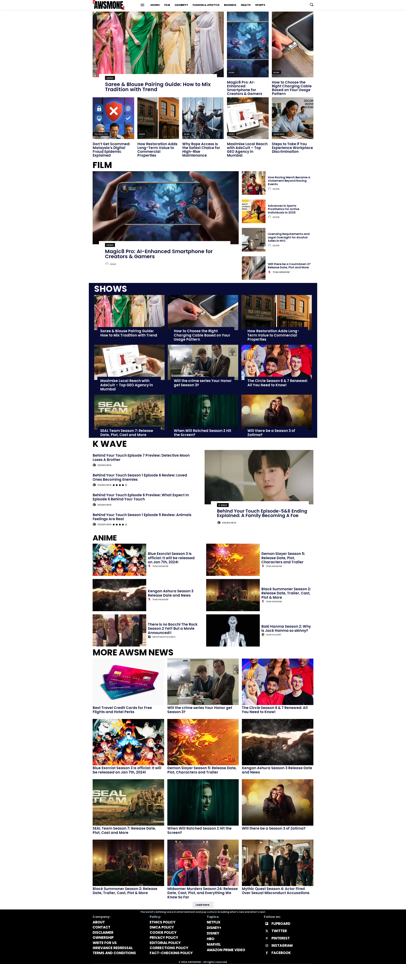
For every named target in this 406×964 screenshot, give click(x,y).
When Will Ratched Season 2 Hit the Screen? (202, 432)
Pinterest (281, 938)
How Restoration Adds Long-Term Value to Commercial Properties (157, 150)
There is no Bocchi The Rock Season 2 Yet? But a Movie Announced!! (172, 628)
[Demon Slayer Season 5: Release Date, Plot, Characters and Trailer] (233, 560)
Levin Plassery (273, 634)
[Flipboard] (267, 924)
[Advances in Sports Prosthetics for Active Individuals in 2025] (253, 211)
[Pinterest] (267, 938)
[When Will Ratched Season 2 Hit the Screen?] (203, 412)
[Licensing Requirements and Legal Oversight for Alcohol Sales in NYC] (253, 240)
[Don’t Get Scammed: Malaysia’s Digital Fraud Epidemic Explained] (113, 118)
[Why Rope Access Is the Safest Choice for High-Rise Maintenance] (203, 118)
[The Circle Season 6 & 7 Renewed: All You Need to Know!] (276, 362)
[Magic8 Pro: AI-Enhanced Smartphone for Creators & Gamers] (247, 44)
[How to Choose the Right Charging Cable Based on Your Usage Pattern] (292, 44)
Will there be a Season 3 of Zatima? (271, 432)
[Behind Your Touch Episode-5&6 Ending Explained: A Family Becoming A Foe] (259, 477)
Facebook (281, 953)
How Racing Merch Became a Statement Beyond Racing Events (289, 180)
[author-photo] (107, 264)
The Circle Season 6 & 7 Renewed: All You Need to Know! (277, 382)
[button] (311, 4)
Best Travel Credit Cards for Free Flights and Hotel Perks (122, 709)
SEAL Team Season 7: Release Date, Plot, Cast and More (126, 432)
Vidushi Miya (104, 465)
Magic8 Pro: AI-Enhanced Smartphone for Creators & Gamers (244, 88)
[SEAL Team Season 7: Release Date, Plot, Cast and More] (129, 412)
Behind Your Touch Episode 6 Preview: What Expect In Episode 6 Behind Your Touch (141, 497)
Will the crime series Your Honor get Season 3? (203, 382)
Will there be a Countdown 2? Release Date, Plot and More (289, 265)
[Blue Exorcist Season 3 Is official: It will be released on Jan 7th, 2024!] (119, 560)
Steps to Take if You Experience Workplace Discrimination (292, 148)
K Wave (223, 505)
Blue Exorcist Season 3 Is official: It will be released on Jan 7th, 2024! (171, 558)
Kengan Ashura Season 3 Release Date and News (170, 593)
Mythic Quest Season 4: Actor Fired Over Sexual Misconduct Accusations (275, 890)
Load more (202, 904)
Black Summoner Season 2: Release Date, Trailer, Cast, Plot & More (286, 593)
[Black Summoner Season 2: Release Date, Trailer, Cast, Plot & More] (233, 595)
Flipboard (281, 924)
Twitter (279, 931)
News (110, 78)
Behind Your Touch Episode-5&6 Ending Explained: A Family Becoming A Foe (262, 513)
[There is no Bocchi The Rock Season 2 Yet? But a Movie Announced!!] (119, 630)
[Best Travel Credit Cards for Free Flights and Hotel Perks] (128, 682)
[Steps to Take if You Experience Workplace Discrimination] (292, 118)
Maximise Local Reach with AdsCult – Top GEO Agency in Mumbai (247, 150)
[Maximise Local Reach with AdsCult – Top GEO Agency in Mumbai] (247, 118)
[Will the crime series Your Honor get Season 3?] (203, 362)
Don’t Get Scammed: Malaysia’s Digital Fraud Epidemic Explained (111, 150)
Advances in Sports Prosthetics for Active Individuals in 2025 (283, 209)
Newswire (279, 134)
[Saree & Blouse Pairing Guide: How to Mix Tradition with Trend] (158, 44)
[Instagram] (267, 946)
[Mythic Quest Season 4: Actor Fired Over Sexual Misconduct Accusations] (277, 863)
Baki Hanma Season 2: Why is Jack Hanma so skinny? (286, 628)
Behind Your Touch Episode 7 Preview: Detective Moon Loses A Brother (141, 457)
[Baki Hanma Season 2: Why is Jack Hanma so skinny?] (233, 630)
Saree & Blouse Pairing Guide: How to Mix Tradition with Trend (158, 87)
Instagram (282, 946)
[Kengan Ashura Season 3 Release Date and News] (119, 595)
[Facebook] (267, 953)
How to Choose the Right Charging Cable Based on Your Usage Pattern (292, 88)
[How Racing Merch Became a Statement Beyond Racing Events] (253, 183)
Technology (101, 134)
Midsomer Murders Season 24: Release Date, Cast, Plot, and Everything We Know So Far (202, 893)
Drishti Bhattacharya (163, 636)
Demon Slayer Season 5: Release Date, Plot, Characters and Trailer (283, 558)
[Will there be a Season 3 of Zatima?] (276, 412)
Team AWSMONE (281, 272)
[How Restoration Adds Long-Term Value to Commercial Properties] (158, 118)
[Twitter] (267, 931)
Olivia (113, 264)
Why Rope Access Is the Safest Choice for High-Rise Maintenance (201, 150)
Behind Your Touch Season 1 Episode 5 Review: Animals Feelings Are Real (142, 516)
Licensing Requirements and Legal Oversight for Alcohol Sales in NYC (289, 237)
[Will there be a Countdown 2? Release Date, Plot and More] (253, 268)
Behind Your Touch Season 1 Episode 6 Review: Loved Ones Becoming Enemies (140, 477)
